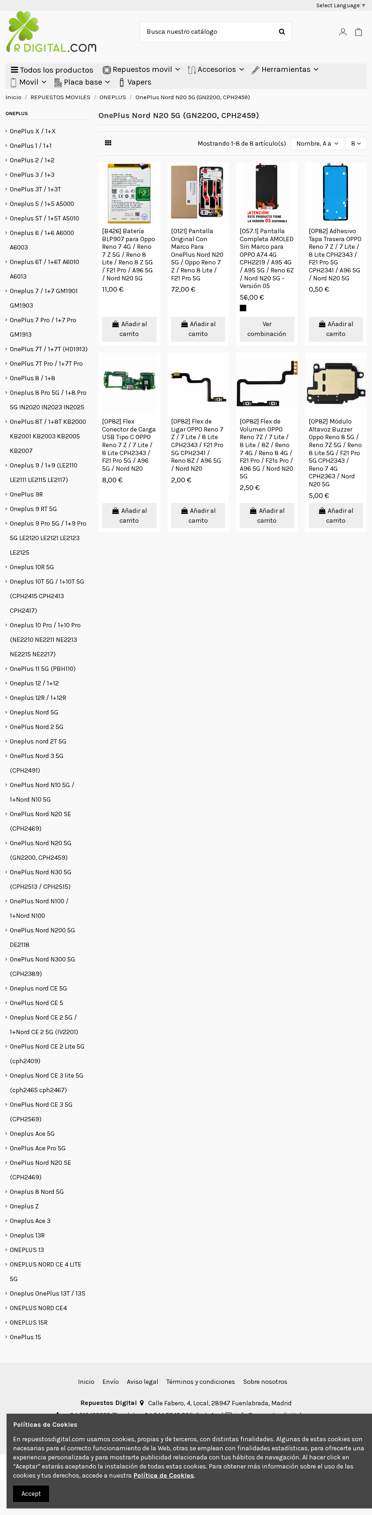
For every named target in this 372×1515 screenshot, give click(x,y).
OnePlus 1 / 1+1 (31, 146)
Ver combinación (266, 329)
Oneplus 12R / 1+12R (38, 698)
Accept (31, 1494)
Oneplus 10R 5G (32, 567)
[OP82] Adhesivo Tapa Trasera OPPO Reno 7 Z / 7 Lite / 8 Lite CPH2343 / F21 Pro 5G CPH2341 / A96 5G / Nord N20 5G (335, 254)
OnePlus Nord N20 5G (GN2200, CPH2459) (41, 850)
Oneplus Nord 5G (34, 712)
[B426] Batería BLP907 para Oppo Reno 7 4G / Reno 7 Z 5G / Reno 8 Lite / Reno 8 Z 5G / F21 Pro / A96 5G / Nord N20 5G (128, 254)
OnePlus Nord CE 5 (36, 1003)
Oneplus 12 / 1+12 (34, 683)
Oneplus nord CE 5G (38, 988)
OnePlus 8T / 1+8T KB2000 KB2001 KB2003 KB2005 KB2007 (48, 436)
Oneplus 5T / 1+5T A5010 (44, 218)
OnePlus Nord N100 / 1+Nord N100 (39, 908)
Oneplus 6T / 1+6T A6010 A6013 (44, 269)
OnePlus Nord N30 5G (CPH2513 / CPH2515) (41, 879)
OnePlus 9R (26, 494)
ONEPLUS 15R (29, 1322)
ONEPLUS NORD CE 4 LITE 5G (45, 1271)
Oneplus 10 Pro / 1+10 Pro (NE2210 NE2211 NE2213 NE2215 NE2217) (45, 639)
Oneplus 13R (27, 1235)
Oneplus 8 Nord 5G (37, 1192)
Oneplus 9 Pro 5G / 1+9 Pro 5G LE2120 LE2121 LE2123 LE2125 (48, 537)
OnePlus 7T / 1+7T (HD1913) (49, 349)
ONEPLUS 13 (27, 1250)
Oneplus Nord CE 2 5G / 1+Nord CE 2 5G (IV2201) (44, 1024)
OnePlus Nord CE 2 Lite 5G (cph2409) (47, 1053)
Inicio (86, 1382)
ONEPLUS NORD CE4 (38, 1308)
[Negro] (243, 308)
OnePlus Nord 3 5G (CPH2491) (37, 763)
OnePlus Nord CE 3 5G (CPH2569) (41, 1112)
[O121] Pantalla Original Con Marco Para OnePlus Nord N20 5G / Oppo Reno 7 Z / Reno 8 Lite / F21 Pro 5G (197, 254)
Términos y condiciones (200, 1382)
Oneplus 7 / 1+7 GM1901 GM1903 (44, 298)
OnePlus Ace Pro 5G (38, 1148)
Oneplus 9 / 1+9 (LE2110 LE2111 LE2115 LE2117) (43, 472)
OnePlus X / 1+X (33, 131)
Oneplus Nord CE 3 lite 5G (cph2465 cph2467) (47, 1083)
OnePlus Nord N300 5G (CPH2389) (42, 966)
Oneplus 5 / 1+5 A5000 (42, 204)
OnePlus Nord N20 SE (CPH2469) (40, 821)
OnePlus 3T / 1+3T (35, 189)
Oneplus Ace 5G (32, 1134)
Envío (110, 1382)
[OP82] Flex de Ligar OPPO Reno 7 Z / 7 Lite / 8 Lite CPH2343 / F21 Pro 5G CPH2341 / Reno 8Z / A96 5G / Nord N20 (197, 445)
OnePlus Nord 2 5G (37, 727)
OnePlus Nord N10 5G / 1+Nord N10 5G (42, 792)
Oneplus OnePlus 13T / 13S (47, 1293)
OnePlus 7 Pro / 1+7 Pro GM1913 (43, 327)
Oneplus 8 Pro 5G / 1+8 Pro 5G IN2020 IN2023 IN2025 (48, 400)
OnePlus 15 (25, 1337)
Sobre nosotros (265, 1382)
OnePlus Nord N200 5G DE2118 (42, 937)
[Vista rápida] (154, 175)
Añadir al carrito (133, 329)
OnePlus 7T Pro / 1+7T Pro (46, 364)
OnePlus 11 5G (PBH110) (43, 669)
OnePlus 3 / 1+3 (32, 175)
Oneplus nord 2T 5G (38, 741)
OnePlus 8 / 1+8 (32, 378)
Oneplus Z (24, 1206)
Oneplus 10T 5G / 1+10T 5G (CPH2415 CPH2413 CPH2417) (47, 596)
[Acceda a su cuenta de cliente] (343, 31)
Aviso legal (142, 1382)
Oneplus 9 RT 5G (33, 509)
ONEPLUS (16, 113)
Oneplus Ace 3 (30, 1221)
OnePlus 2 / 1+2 (32, 160)
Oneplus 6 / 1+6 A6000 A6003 (42, 240)
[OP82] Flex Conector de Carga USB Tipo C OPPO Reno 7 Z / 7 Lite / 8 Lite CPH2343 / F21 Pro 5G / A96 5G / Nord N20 (129, 445)
